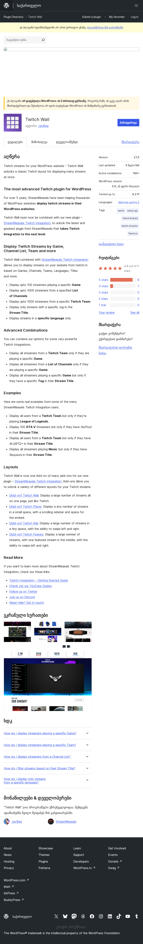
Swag (114, 868)
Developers (81, 861)
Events (113, 855)
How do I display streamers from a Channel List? (37, 756)
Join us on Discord (22, 597)
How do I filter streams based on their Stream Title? (39, 768)
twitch (121, 210)
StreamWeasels (66, 821)
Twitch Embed (130, 218)
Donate (115, 861)
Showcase (46, 848)
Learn (77, 848)
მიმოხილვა (39, 142)
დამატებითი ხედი (111, 244)
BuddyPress (14, 900)
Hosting (9, 861)
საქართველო (22, 916)
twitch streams (130, 225)
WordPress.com (16, 880)
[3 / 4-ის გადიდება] (87, 626)
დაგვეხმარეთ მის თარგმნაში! (105, 27)
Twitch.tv (133, 233)
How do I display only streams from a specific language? (25, 780)
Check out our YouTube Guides (30, 586)
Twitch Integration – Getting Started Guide (38, 580)
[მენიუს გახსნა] (137, 5)
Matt (9, 887)
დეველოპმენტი (67, 142)
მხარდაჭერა (130, 142)
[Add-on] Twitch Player (25, 506)
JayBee (43, 126)
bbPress (11, 893)
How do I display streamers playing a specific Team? (40, 745)
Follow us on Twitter (23, 591)
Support (78, 855)
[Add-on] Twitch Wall (24, 495)
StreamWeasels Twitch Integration (27, 223)
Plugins (43, 861)
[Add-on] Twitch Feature (26, 534)
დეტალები (15, 142)
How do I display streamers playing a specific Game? (40, 733)
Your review (107, 312)
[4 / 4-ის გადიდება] (87, 650)
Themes (44, 855)
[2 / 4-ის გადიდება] (56, 626)
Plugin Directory (13, 16)
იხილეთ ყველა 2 (128, 202)
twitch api (132, 210)
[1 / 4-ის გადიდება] (26, 626)
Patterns (44, 868)
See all (134, 312)
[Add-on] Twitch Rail (23, 523)
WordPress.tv (84, 868)
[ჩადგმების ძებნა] (43, 40)
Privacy (9, 868)
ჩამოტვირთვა (128, 122)
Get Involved (117, 848)
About (8, 848)
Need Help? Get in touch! (26, 602)
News (8, 855)
